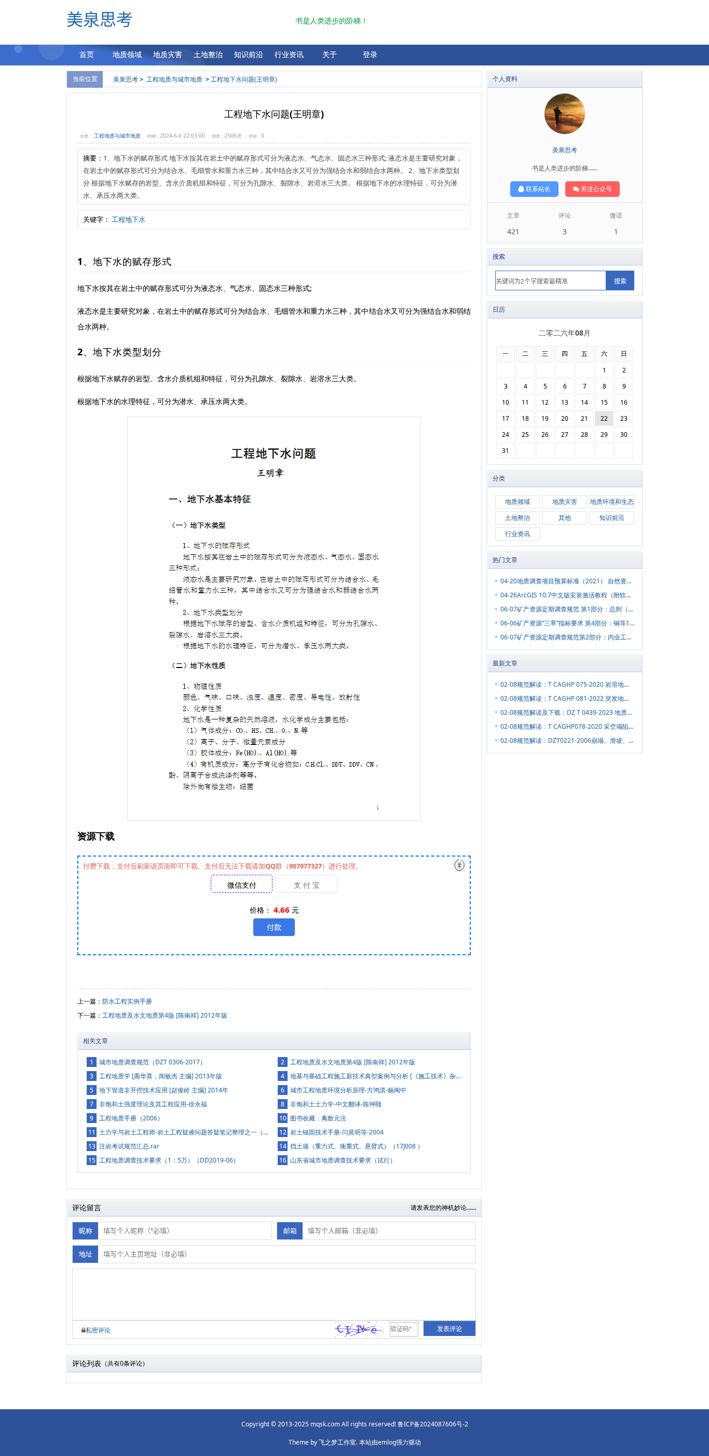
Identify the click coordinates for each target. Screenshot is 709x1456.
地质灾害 (167, 54)
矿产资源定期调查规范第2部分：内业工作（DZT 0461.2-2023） (567, 637)
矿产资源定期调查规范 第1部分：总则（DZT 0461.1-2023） (567, 609)
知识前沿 (248, 54)
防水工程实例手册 (127, 1001)
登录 (370, 54)
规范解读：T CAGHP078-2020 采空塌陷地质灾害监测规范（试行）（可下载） (567, 726)
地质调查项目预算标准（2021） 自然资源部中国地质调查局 (567, 581)
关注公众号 (595, 188)
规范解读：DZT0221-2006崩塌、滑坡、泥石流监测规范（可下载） (567, 740)
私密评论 (98, 1330)
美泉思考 (99, 19)
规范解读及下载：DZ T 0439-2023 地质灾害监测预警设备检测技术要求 (567, 712)
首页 (86, 54)
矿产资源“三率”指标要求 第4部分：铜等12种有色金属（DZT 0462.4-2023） (567, 623)
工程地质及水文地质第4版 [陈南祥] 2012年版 (164, 1015)
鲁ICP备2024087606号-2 (433, 1424)
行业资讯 (289, 54)
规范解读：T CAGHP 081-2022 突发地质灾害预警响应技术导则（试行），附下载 (567, 698)
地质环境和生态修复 (612, 501)
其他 (564, 517)
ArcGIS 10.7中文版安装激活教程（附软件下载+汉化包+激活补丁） (567, 595)
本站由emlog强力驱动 (390, 1442)
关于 (329, 54)
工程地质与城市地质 (174, 79)
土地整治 (208, 54)
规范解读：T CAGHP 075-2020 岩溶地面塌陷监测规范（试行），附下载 (567, 684)
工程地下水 (128, 219)
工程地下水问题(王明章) (244, 79)
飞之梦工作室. (338, 1442)
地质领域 (127, 54)
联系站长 (537, 188)
